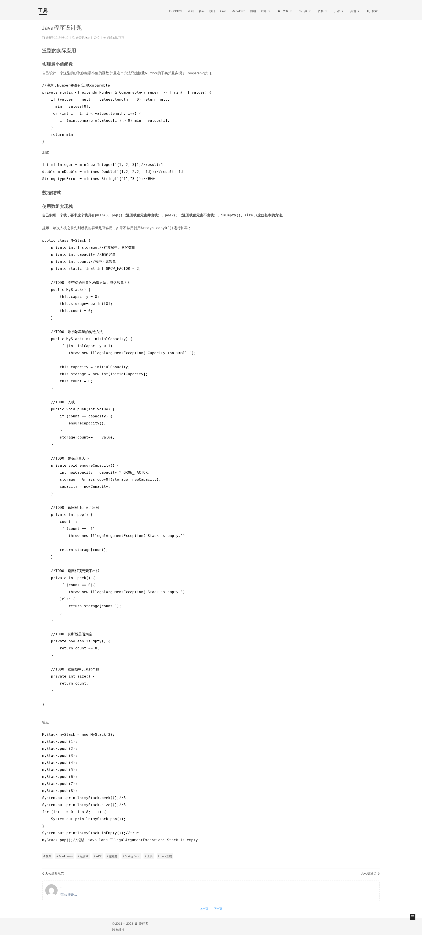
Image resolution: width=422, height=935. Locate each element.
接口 (212, 11)
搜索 (375, 11)
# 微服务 (112, 856)
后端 (264, 11)
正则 (191, 11)
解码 (201, 11)
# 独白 (47, 856)
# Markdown (64, 856)
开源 (337, 11)
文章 (286, 11)
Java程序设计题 (62, 27)
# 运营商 (83, 856)
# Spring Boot (131, 856)
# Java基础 (165, 856)
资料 (321, 11)
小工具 (303, 11)
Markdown (238, 11)
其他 (353, 11)
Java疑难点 (369, 873)
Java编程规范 (54, 873)
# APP (98, 856)
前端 (253, 11)
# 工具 (149, 856)
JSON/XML (176, 11)
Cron (223, 11)
